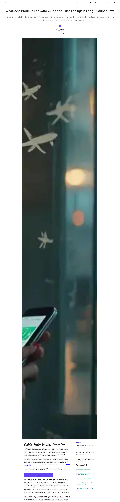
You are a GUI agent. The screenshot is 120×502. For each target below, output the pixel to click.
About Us (77, 2)
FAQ (114, 2)
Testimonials (93, 2)
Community (107, 2)
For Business (85, 2)
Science (100, 2)
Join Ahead (78, 458)
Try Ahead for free (39, 475)
